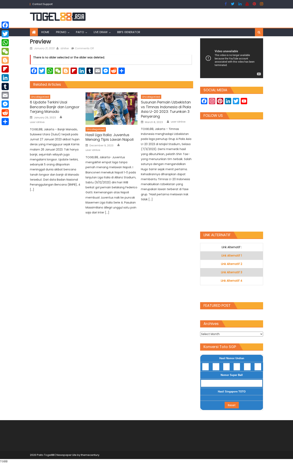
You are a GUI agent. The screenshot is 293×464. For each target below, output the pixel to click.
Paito (80, 32)
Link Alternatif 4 (231, 281)
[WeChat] (5, 51)
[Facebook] (5, 25)
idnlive (64, 48)
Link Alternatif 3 (231, 272)
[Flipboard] (5, 69)
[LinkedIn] (5, 77)
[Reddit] (5, 112)
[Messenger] (5, 104)
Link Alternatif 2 (231, 264)
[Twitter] (5, 33)
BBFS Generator (128, 32)
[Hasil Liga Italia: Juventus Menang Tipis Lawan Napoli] (112, 108)
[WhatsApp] (5, 42)
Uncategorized (40, 96)
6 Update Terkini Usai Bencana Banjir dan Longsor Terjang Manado (55, 107)
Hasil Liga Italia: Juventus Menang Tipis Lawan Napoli (110, 137)
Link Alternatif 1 (231, 256)
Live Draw (101, 32)
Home (45, 32)
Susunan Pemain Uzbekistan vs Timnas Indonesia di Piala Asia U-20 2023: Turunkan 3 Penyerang (166, 109)
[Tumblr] (5, 86)
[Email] (5, 95)
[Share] (5, 121)
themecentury (90, 455)
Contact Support (42, 4)
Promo (61, 32)
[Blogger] (5, 60)
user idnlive (37, 122)
